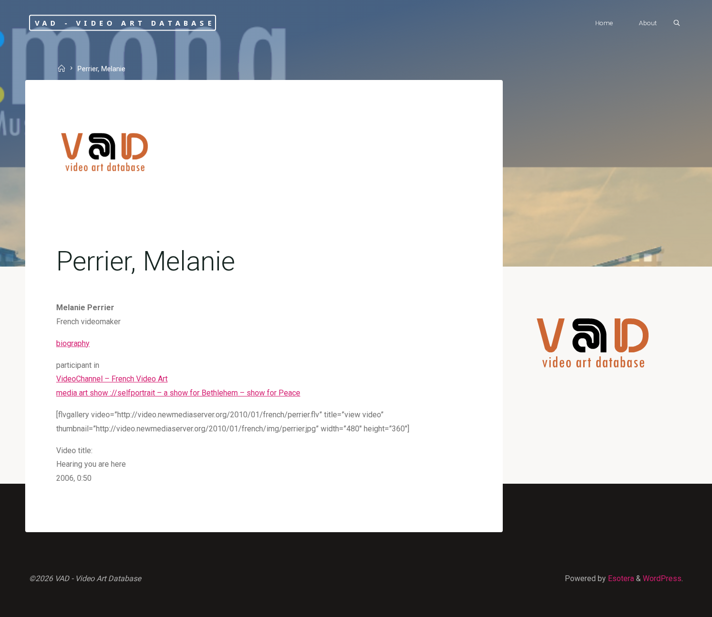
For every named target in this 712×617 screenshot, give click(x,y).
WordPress (662, 578)
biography (73, 343)
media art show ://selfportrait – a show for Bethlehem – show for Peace (178, 392)
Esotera (620, 578)
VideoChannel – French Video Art (112, 378)
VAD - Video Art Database (125, 22)
